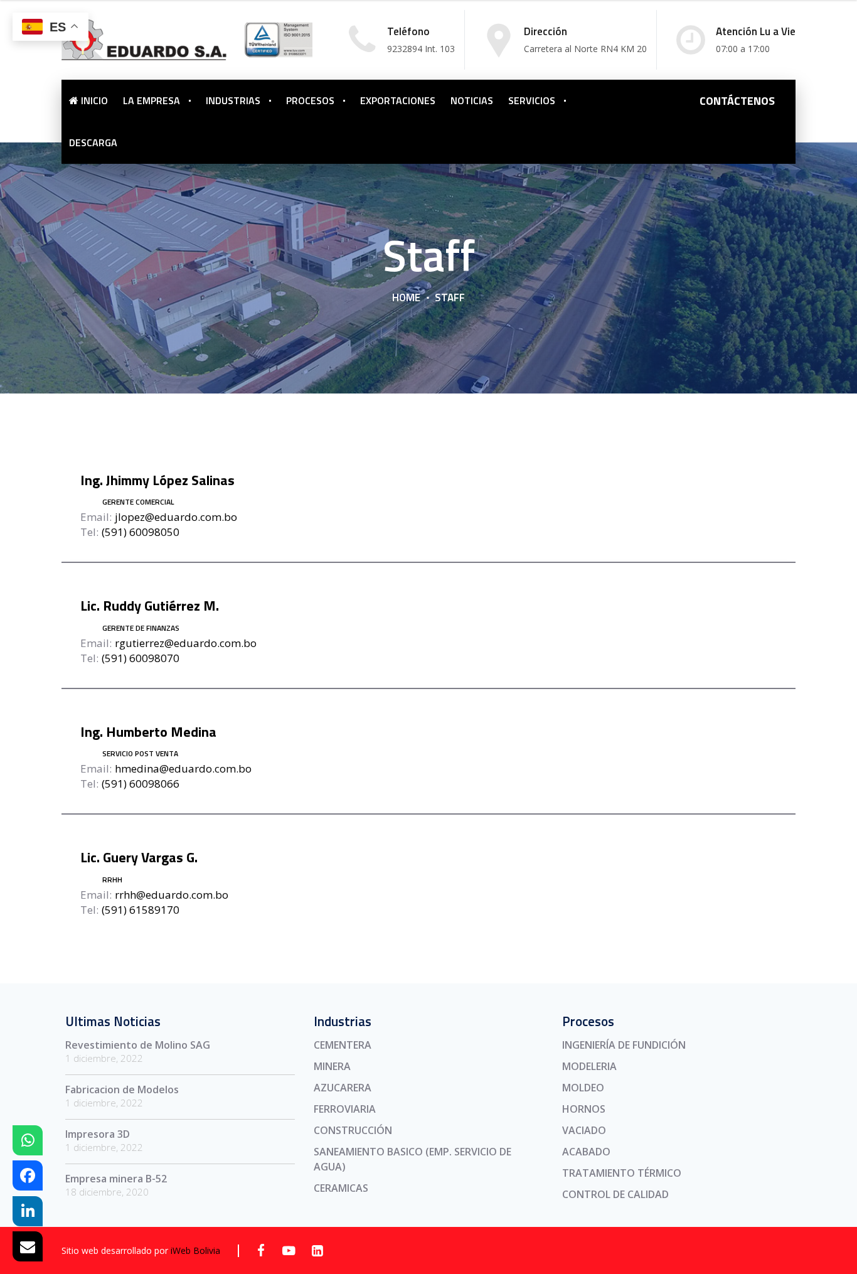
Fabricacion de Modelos (122, 1089)
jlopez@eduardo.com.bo (176, 517)
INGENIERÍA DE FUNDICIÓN (624, 1045)
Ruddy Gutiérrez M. (149, 605)
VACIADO (584, 1130)
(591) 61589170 (140, 909)
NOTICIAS (471, 100)
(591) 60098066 (140, 783)
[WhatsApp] (28, 1140)
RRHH (112, 880)
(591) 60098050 (140, 532)
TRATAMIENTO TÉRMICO (621, 1173)
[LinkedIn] (28, 1211)
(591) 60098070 (140, 658)
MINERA (332, 1066)
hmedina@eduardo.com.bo (183, 768)
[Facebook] (261, 1250)
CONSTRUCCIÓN (353, 1130)
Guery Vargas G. (139, 857)
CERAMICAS (341, 1188)
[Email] (28, 1246)
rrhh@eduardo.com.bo (171, 894)
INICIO (93, 100)
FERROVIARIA (345, 1109)
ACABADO (586, 1152)
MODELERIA (589, 1066)
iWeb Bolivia (195, 1250)
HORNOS (583, 1109)
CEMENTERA (342, 1045)
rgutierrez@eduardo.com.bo (186, 643)
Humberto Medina (148, 731)
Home (406, 297)
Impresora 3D (97, 1134)
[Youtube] (289, 1250)
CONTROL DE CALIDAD (615, 1194)
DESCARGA (93, 142)
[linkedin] (317, 1250)
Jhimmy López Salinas (157, 480)
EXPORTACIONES (397, 100)
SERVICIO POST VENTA (140, 753)
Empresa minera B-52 (116, 1179)
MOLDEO (583, 1088)
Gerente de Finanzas (140, 628)
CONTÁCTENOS (737, 100)
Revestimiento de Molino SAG (137, 1045)
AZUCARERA (342, 1088)
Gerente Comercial (138, 502)
